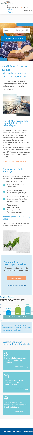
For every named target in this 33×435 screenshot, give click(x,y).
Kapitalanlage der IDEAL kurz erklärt (13, 218)
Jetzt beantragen (16, 278)
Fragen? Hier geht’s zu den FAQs (14, 161)
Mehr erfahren (19, 366)
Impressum (7, 432)
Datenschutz (16, 432)
